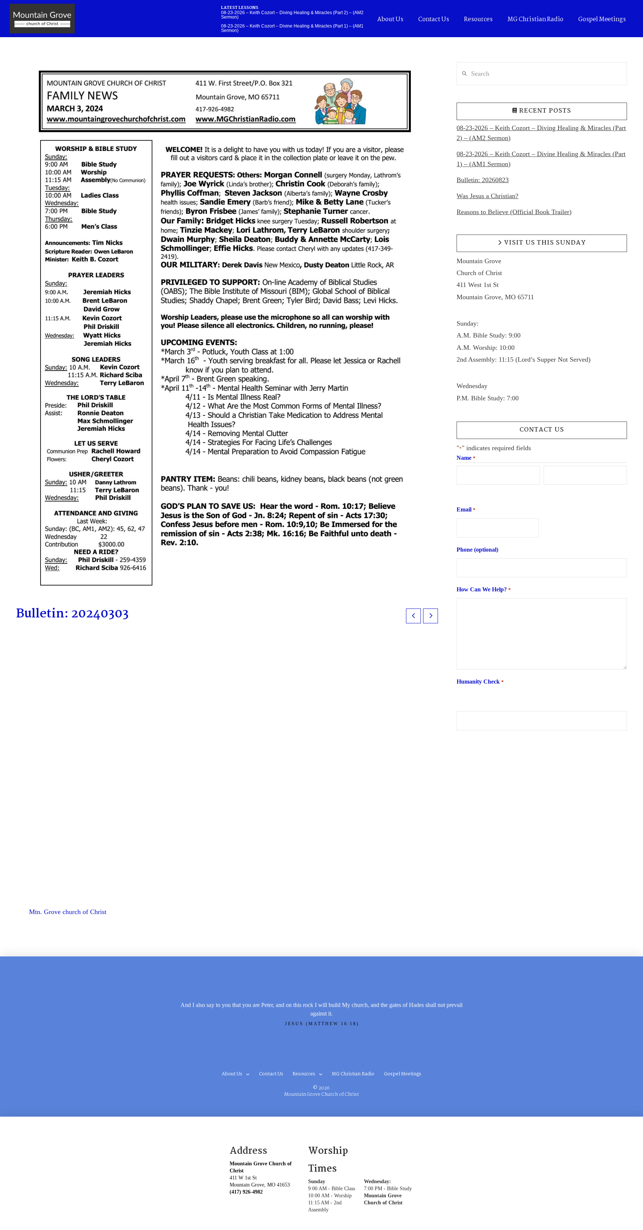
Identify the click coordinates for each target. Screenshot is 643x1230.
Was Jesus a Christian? (487, 196)
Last (548, 491)
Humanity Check (480, 681)
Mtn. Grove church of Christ (67, 912)
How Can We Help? (484, 589)
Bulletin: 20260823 (483, 180)
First (462, 491)
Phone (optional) (477, 549)
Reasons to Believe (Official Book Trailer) (514, 212)
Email (466, 509)
